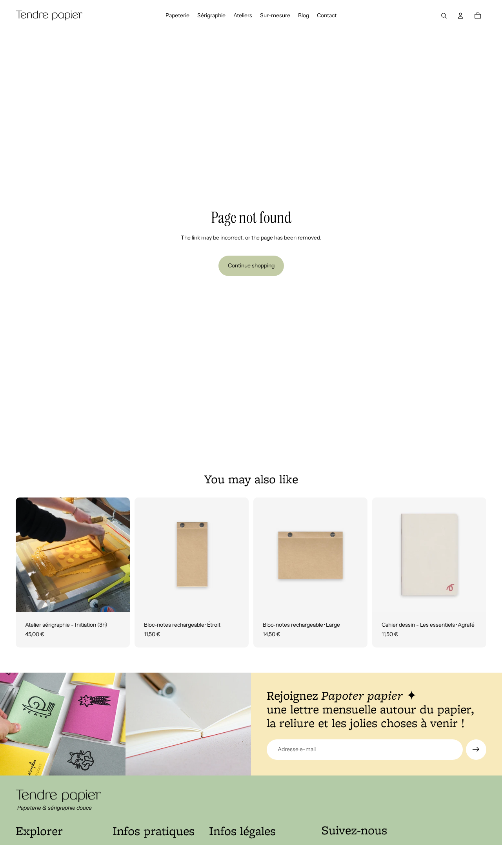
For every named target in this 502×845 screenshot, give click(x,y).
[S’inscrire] (476, 749)
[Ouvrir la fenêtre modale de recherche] (444, 15)
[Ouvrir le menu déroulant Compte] (460, 15)
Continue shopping (251, 265)
